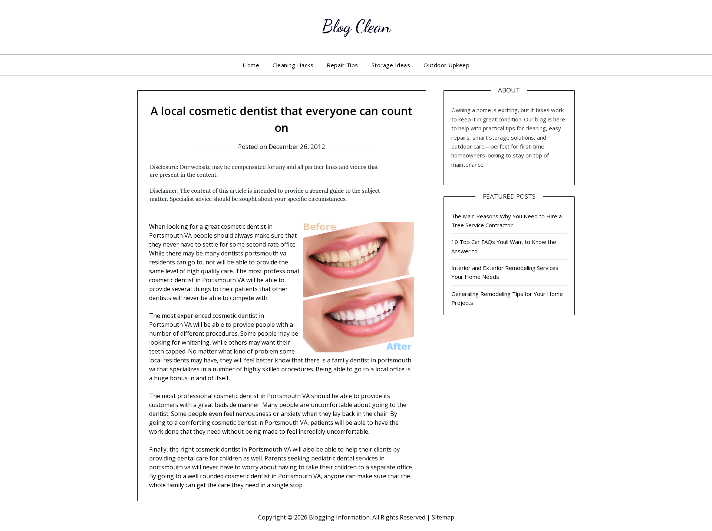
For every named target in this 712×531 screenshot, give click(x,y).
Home (251, 65)
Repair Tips (342, 65)
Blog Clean (356, 26)
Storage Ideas (391, 65)
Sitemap (443, 517)
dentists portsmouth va (253, 253)
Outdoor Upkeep (446, 65)
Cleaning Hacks (293, 65)
